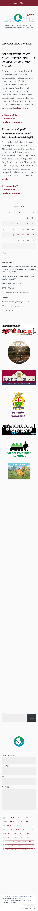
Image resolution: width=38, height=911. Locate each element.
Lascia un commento (12, 122)
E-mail (8, 765)
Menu (20, 2)
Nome (8, 755)
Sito (3, 776)
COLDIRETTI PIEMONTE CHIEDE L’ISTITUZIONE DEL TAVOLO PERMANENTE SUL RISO (18, 60)
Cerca (4, 713)
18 (8, 235)
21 (23, 235)
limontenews (8, 118)
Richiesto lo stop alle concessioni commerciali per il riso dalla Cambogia (17, 133)
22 (28, 235)
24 (3, 240)
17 (3, 235)
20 (18, 235)
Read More (22, 108)
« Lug (4, 253)
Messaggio (6, 786)
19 (13, 235)
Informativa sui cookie (9, 902)
